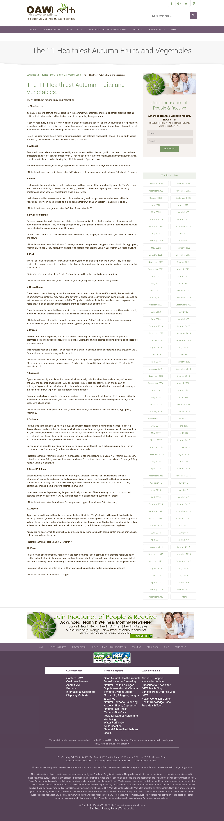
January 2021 (155, 297)
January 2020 (183, 326)
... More (183, 596)
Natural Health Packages (119, 685)
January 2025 (183, 219)
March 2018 (156, 404)
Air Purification (113, 726)
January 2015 (183, 504)
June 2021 (183, 276)
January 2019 (155, 369)
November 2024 (183, 226)
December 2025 (155, 190)
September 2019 (183, 340)
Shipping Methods (77, 695)
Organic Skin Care (115, 712)
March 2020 (183, 319)
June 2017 (183, 425)
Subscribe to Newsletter (156, 685)
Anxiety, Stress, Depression (120, 705)
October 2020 (155, 304)
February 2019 (183, 361)
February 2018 (183, 404)
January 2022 (155, 254)
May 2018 (156, 397)
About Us (137, 29)
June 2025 (183, 205)
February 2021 (183, 290)
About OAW (73, 685)
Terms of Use (126, 808)
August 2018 (183, 383)
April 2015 (156, 497)
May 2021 (156, 283)
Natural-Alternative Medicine (121, 729)
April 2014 (156, 539)
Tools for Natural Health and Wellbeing (121, 717)
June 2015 (156, 490)
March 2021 (156, 290)
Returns (71, 688)
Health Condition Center (156, 698)
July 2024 (155, 233)
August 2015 (156, 482)
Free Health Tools (152, 705)
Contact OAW (74, 678)
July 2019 (183, 347)
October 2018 (183, 376)
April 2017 (183, 433)
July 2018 (155, 390)
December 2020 (183, 297)
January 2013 (183, 589)
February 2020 (156, 326)
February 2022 (183, 247)
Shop (173, 29)
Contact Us (36, 37)
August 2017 (183, 418)
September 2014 (183, 518)
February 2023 (156, 240)
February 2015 (156, 504)
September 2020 (183, 304)
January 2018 (155, 411)
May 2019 (183, 354)
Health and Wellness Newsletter (107, 29)
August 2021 (183, 269)
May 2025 (156, 212)
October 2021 (183, 262)
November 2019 (183, 333)
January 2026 (183, 183)
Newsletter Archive (153, 681)
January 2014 (183, 547)
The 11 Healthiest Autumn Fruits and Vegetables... (76, 88)
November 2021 (155, 262)
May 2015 (183, 490)
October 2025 (155, 198)
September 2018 (156, 383)
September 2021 (156, 269)
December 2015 (155, 475)
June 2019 (156, 354)
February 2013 (156, 589)
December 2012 (155, 596)
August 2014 (156, 525)
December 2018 (183, 369)
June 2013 (156, 575)
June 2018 (183, 390)
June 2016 (183, 461)
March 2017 (156, 440)
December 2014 (155, 511)
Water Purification (114, 722)
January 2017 (183, 440)
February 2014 (156, 547)
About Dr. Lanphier (153, 678)
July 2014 (183, 525)
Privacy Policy (109, 808)
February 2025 (156, 219)
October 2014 (155, 518)
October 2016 (183, 447)
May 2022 (156, 247)
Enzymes (109, 698)
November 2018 (155, 376)
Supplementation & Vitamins (121, 688)
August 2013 (156, 568)
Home (33, 29)
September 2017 (156, 418)
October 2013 (155, 561)
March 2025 (183, 212)
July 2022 (183, 240)
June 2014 (156, 532)
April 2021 (183, 283)
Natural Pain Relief (115, 708)
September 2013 (183, 561)
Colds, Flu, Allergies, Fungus (121, 695)
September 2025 (183, 198)
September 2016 (156, 454)
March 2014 (183, 539)
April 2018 (183, 397)
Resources (155, 29)
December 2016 (156, 447)
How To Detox (74, 29)
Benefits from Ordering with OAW (158, 693)
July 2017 (155, 425)
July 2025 (155, 205)
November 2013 (183, 554)
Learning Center (51, 29)
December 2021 (183, 254)
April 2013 (156, 582)
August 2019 (156, 347)
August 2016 (183, 454)
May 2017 (155, 433)
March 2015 (183, 497)
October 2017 (183, 411)
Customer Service (77, 681)
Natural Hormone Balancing (121, 702)
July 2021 (155, 276)
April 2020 (156, 319)
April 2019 (156, 361)
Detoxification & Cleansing (120, 681)
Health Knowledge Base (156, 702)
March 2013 (183, 582)
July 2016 (155, 461)
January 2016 (183, 468)
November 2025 (183, 190)
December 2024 (155, 226)
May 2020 (183, 311)
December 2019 (156, 333)
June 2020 (156, 311)
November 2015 (183, 475)
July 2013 (183, 568)
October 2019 (155, 340)
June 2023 (183, 233)
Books (108, 732)
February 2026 (156, 183)
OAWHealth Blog (152, 688)
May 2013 (183, 575)
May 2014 (183, 532)
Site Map (95, 808)
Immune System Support (119, 691)
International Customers (80, 691)
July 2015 (183, 482)
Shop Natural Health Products (122, 678)
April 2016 (156, 468)
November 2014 (183, 511)
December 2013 (155, 554)
